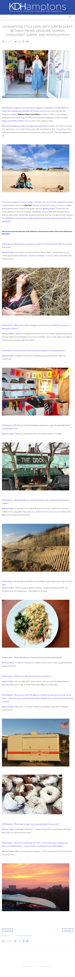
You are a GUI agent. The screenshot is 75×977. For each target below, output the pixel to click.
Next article (67, 930)
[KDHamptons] (37, 7)
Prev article (7, 930)
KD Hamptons (27, 936)
